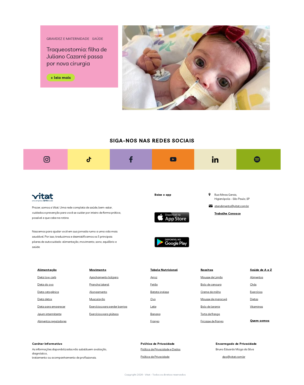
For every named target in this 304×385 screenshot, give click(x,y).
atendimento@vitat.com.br (231, 206)
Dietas (254, 299)
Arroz (153, 277)
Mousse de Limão (212, 277)
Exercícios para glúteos (103, 314)
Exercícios (256, 292)
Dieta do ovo (45, 284)
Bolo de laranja (210, 306)
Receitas (207, 270)
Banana (155, 314)
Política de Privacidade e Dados (160, 349)
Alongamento (98, 292)
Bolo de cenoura (211, 284)
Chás (253, 284)
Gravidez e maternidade (68, 39)
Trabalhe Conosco (227, 213)
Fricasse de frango (212, 321)
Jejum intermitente (49, 314)
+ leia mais (61, 77)
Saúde (97, 39)
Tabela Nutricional (164, 270)
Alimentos (256, 277)
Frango (154, 321)
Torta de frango (210, 314)
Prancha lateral (99, 284)
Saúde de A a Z (261, 270)
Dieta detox (44, 299)
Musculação (97, 299)
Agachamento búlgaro (103, 277)
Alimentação (47, 270)
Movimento (97, 270)
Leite (153, 306)
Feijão (154, 284)
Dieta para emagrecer (51, 306)
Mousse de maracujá (214, 299)
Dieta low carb (46, 277)
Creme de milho (211, 292)
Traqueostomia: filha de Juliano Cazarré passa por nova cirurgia (77, 56)
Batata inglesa (159, 292)
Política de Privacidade (155, 357)
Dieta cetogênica (48, 292)
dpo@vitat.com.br (233, 357)
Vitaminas (256, 306)
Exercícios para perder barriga (108, 306)
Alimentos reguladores (51, 321)
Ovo (153, 299)
